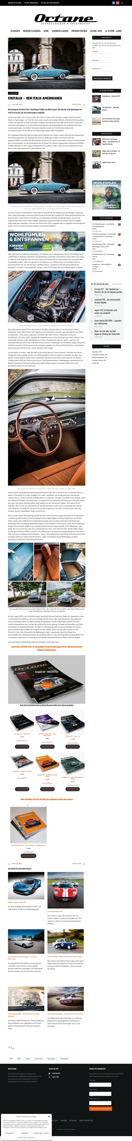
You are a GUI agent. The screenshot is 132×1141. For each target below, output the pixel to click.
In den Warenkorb (22, 746)
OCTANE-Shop (96, 31)
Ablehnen (24, 1133)
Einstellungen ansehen (41, 1133)
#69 (11, 1059)
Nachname (95, 60)
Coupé (28, 1059)
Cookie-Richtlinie (22, 1137)
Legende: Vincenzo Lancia (108, 162)
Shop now (46, 685)
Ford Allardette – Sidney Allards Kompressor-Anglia (64, 956)
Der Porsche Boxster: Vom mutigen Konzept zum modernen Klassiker (111, 120)
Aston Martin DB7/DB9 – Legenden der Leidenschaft (108, 322)
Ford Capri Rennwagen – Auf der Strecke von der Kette (65, 1014)
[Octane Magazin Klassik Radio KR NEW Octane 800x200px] (46, 232)
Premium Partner (79, 31)
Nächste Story (76, 104)
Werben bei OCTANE (14, 3)
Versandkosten (48, 682)
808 (19, 1059)
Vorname (95, 51)
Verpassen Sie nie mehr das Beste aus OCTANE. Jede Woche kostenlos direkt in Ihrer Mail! (106, 45)
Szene (46, 31)
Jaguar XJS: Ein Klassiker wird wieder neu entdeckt (106, 311)
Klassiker (15, 31)
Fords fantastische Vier (55, 911)
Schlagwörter (117, 284)
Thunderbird (64, 1059)
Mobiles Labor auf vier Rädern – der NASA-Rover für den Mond (111, 152)
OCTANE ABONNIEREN (31, 3)
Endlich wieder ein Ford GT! (17, 902)
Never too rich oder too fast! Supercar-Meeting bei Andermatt (107, 332)
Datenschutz (31, 1137)
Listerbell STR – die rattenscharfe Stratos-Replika (107, 301)
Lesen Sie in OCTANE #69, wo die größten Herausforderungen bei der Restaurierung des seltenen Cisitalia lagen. (46, 648)
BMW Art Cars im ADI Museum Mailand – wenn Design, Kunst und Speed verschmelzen (111, 141)
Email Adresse (96, 69)
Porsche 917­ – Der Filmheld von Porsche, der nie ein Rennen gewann (108, 290)
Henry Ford (38, 1059)
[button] (49, 1116)
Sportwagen (51, 1059)
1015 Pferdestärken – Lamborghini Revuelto (110, 108)
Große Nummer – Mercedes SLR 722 (111, 96)
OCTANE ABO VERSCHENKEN (50, 3)
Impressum (63, 1120)
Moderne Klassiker (31, 31)
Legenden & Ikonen (60, 31)
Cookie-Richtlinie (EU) (86, 1120)
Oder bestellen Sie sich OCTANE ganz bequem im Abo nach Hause (47, 799)
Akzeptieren (10, 1133)
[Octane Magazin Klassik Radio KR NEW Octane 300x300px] (106, 181)
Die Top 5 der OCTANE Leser (99, 284)
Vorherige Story (17, 104)
